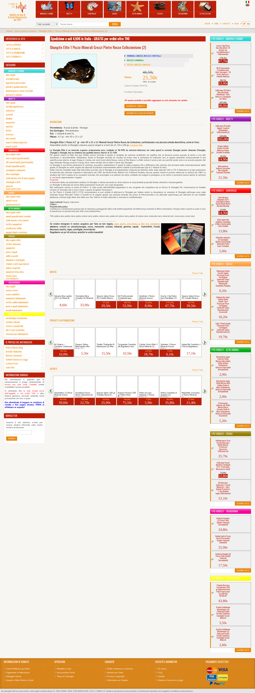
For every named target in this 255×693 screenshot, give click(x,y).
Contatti (226, 23)
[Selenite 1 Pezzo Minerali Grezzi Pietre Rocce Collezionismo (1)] (170, 335)
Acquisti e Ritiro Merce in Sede (19, 680)
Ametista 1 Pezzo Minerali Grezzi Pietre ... (147, 297)
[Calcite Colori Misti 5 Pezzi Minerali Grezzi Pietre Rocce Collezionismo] (148, 335)
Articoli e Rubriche (14, 351)
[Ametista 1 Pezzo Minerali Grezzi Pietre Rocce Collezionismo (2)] (148, 286)
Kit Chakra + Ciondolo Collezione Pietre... (63, 346)
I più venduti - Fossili (222, 433)
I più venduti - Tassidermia (224, 511)
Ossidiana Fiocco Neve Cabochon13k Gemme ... (84, 394)
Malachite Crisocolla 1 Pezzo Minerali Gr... (191, 394)
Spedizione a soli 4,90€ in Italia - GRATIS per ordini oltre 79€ (90, 38)
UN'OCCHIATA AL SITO (15, 38)
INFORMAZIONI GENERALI (17, 375)
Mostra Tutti (197, 273)
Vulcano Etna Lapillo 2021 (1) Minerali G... (63, 297)
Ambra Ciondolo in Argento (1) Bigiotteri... (169, 394)
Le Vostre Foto (12, 363)
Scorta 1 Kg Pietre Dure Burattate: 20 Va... (169, 297)
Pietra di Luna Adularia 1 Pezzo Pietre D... (146, 394)
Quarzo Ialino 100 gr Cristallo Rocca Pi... (106, 394)
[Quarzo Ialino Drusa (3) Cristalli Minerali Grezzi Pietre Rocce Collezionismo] (106, 286)
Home (216, 23)
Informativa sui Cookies (117, 680)
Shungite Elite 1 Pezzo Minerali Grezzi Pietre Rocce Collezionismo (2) (73, 30)
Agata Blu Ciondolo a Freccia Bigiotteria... (191, 345)
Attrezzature (205, 13)
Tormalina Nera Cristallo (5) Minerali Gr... (84, 297)
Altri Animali (137, 13)
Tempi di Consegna (65, 676)
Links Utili (10, 367)
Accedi (207, 23)
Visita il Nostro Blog (14, 347)
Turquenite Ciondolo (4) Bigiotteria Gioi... (127, 345)
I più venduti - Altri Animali (225, 349)
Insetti (69, 13)
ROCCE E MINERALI (135, 60)
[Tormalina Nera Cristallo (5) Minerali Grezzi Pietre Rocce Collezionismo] (85, 286)
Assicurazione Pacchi (66, 672)
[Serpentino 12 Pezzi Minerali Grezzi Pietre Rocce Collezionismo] (63, 383)
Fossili (160, 13)
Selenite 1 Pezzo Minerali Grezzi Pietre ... (168, 346)
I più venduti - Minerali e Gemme (227, 38)
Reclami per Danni (115, 672)
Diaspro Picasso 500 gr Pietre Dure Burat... (127, 394)
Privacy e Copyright (115, 676)
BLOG (237, 23)
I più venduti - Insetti (222, 119)
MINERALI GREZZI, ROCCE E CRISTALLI (144, 56)
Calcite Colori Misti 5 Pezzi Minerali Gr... (148, 345)
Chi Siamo (162, 668)
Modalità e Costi (64, 668)
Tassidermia (183, 13)
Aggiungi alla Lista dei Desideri (139, 113)
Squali (114, 13)
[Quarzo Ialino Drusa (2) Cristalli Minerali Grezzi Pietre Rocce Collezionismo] (191, 286)
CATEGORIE (10, 65)
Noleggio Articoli (13, 676)
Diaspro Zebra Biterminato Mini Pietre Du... (82, 346)
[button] (52, 294)
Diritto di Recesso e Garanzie (120, 668)
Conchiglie (92, 13)
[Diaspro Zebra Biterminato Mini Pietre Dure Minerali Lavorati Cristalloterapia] (85, 335)
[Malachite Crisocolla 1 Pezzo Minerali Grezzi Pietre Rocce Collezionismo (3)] (191, 383)
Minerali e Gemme (46, 13)
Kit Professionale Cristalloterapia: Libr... (125, 297)
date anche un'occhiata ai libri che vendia (135, 223)
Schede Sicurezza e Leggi (17, 359)
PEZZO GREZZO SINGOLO (139, 64)
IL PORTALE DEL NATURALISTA (19, 342)
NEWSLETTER (11, 415)
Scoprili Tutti (243, 111)
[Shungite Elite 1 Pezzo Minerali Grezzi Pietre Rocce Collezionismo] (74, 71)
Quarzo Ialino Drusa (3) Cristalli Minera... (105, 297)
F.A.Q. (160, 672)
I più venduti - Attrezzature (225, 578)
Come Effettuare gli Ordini (18, 668)
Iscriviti (11, 438)
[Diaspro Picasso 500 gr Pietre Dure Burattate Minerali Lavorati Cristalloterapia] (127, 383)
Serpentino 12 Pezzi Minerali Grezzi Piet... (63, 394)
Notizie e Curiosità (14, 355)
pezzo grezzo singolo (25, 30)
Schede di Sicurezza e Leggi (170, 680)
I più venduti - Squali (221, 264)
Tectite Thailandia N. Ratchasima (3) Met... (106, 345)
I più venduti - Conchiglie (224, 190)
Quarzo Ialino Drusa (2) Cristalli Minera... (191, 297)
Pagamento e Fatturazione (18, 672)
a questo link (136, 144)
